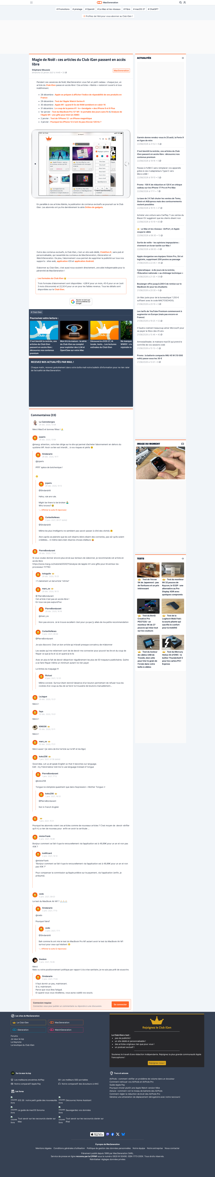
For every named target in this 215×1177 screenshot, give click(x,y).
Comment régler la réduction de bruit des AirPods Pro (135, 1094)
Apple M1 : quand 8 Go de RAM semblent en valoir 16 (80, 105)
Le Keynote (16, 1042)
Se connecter (120, 1004)
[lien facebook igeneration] (112, 1134)
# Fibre (127, 9)
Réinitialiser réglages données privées (107, 1159)
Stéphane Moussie (41, 70)
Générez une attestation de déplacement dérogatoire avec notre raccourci (145, 1097)
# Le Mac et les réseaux (108, 9)
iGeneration (23, 1030)
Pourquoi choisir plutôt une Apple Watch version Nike (135, 1088)
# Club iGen (36, 312)
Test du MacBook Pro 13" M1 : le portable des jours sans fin (80, 112)
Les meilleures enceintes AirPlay (29, 1080)
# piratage (77, 9)
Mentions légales (44, 1148)
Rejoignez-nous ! (157, 1063)
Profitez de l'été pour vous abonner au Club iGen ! (109, 16)
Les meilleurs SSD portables (75, 1080)
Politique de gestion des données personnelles (109, 1148)
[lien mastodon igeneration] (107, 1134)
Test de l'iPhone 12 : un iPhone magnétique (71, 118)
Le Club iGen (23, 1022)
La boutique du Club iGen (22, 1045)
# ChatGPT (153, 9)
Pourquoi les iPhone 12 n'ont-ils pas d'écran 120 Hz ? (75, 122)
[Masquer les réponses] (33, 498)
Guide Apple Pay (117, 1085)
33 (63, 72)
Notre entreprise (155, 1148)
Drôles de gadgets (94, 207)
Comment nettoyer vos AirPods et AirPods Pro (132, 1082)
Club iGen (51, 85)
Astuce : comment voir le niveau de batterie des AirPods (136, 1091)
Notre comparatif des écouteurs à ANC (80, 1084)
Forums (14, 1036)
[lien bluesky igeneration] (123, 1134)
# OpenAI (89, 9)
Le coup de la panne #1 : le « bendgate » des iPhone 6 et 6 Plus (85, 108)
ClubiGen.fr (106, 252)
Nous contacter (172, 1148)
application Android (84, 261)
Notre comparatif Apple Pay (27, 1084)
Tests (140, 558)
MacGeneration (121, 70)
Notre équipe (139, 1148)
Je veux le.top (17, 1039)
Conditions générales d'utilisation (69, 1148)
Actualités (144, 58)
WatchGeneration (63, 1030)
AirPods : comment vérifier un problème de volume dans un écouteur (142, 1079)
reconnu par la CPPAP (87, 1156)
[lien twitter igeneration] (117, 1134)
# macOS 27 (139, 9)
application (62, 261)
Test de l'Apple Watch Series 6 (70, 101)
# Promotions (63, 9)
